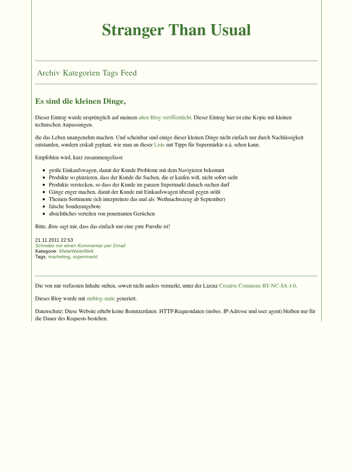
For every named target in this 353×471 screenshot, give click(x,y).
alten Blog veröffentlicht (165, 117)
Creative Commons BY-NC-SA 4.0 (257, 285)
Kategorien (81, 72)
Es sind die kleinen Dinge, (80, 100)
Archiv (48, 72)
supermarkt (85, 256)
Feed (129, 72)
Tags (110, 72)
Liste (159, 144)
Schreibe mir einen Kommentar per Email (80, 245)
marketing (59, 256)
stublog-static (101, 298)
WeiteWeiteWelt (76, 251)
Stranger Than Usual (176, 29)
